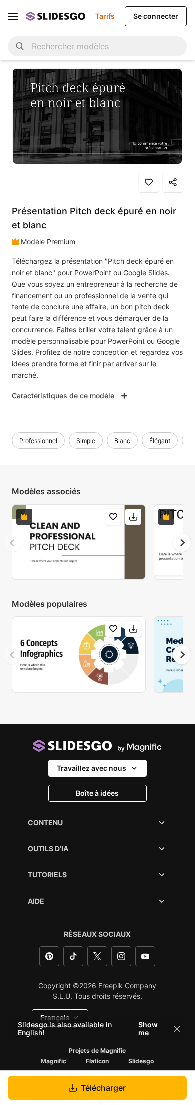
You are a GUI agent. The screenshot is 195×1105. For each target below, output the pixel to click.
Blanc (122, 441)
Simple (86, 441)
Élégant (160, 441)
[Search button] (20, 46)
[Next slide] (182, 543)
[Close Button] (178, 1029)
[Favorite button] (149, 182)
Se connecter (156, 16)
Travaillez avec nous (91, 768)
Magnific (53, 1061)
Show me (148, 1029)
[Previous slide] (13, 543)
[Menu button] (13, 16)
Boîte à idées (97, 793)
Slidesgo (141, 1061)
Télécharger (103, 1088)
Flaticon (97, 1061)
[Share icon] (173, 182)
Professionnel (39, 441)
